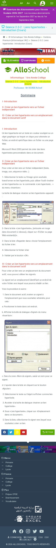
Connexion (15, 537)
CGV (47, 537)
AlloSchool (19, 544)
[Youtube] (23, 432)
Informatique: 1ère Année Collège (26, 37)
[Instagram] (17, 432)
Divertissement (12, 498)
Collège (8, 466)
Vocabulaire (10, 501)
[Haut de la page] (35, 540)
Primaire (9, 462)
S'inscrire (31, 537)
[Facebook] (4, 432)
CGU (41, 537)
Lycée (8, 469)
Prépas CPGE (11, 494)
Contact (27, 540)
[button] (42, 3)
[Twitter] (11, 432)
